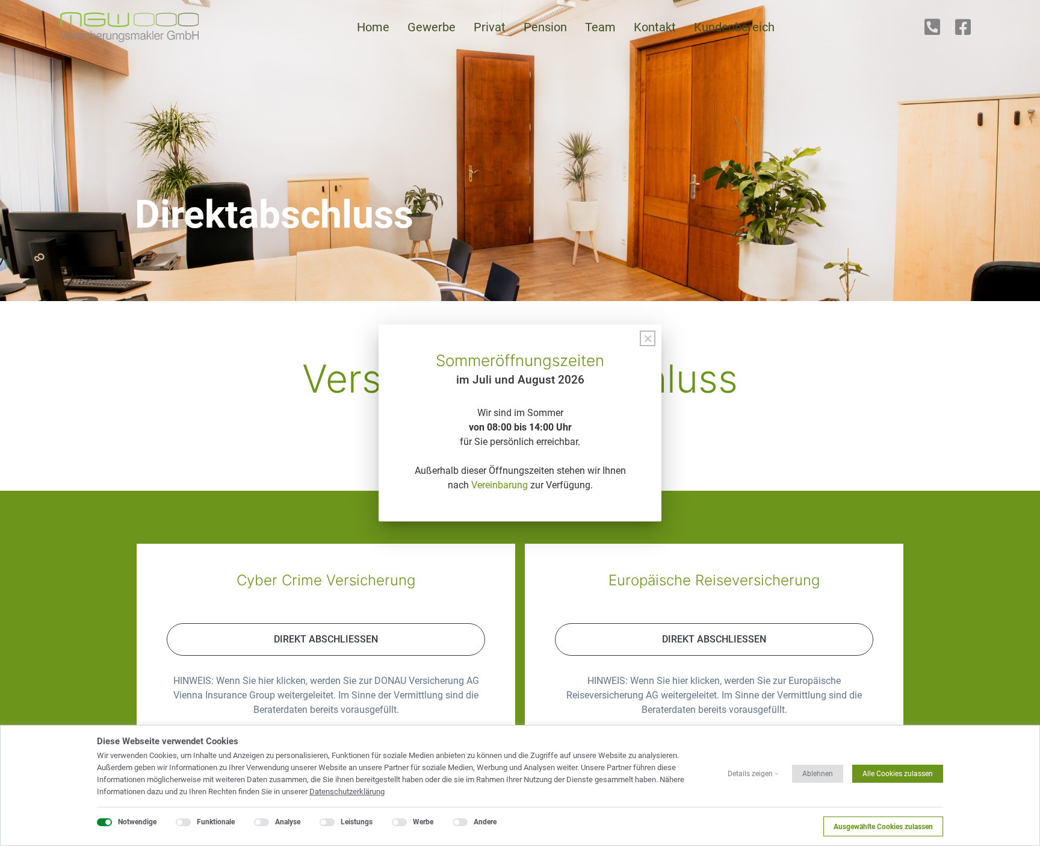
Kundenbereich (734, 27)
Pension (545, 27)
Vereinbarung (499, 485)
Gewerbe (431, 27)
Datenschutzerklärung (347, 791)
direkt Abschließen (326, 639)
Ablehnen (817, 774)
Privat (490, 27)
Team (600, 27)
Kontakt (655, 27)
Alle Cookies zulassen (897, 774)
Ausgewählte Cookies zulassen (883, 827)
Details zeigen (750, 774)
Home (373, 27)
